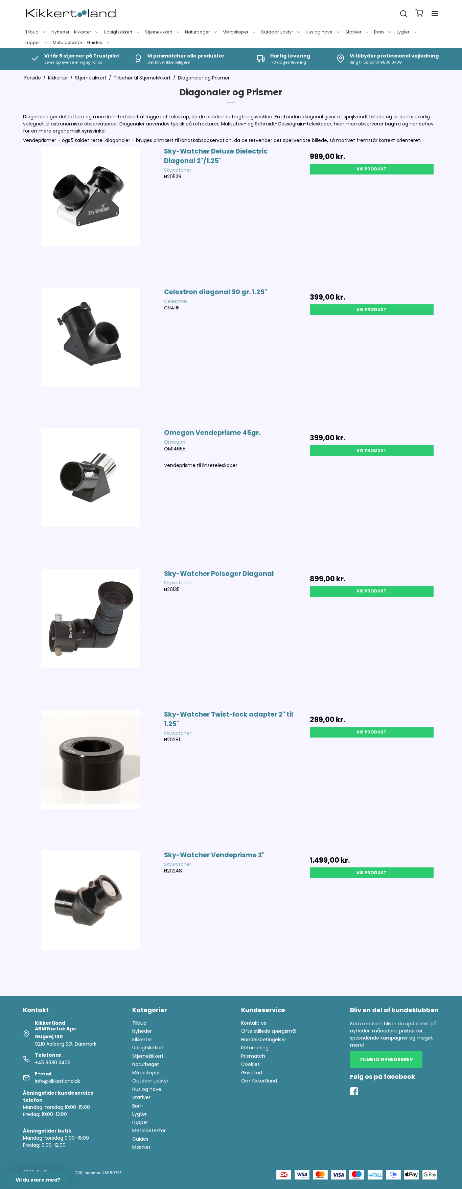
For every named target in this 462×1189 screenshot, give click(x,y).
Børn (379, 32)
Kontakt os (253, 1023)
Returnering (255, 1047)
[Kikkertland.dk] (70, 13)
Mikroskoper (235, 32)
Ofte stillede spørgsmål (268, 1031)
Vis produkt (371, 169)
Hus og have (319, 32)
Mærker (141, 1147)
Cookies (250, 1064)
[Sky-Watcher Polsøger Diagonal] (90, 636)
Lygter (403, 32)
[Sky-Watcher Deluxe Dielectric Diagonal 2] (90, 214)
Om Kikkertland (259, 1080)
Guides (94, 42)
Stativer (353, 32)
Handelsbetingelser (263, 1039)
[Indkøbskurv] (419, 14)
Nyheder (60, 32)
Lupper (32, 42)
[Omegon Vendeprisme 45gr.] (90, 495)
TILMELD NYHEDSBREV (386, 1059)
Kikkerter (82, 32)
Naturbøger (197, 32)
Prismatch (253, 1056)
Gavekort (252, 1072)
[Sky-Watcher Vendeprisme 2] (90, 917)
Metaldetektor (67, 42)
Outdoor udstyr (277, 32)
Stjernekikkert (158, 32)
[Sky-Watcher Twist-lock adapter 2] (90, 777)
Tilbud (32, 32)
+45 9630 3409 (53, 1062)
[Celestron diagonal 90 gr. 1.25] (90, 354)
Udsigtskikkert (118, 32)
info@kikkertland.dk (57, 1081)
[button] (38, 1179)
